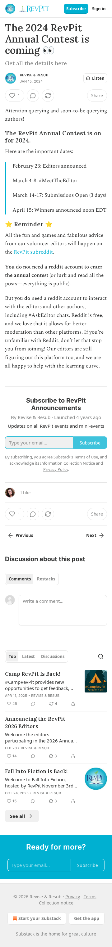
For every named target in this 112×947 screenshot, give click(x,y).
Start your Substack (39, 918)
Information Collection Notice (67, 463)
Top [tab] (12, 656)
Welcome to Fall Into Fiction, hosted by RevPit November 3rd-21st (40, 782)
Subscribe (76, 8)
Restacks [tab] (46, 579)
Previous (24, 535)
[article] (56, 688)
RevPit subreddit (33, 252)
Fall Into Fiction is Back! (36, 771)
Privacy (72, 897)
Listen (98, 78)
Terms (90, 897)
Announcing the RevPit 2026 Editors (35, 722)
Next (91, 535)
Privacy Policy (55, 469)
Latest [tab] (28, 656)
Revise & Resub (34, 75)
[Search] (101, 656)
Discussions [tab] (52, 656)
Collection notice (56, 903)
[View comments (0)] (33, 95)
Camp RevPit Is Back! (32, 673)
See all (17, 816)
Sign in (99, 8)
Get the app (86, 918)
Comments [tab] (20, 579)
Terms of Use (86, 457)
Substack (25, 934)
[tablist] (32, 579)
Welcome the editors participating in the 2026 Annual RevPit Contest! (39, 737)
